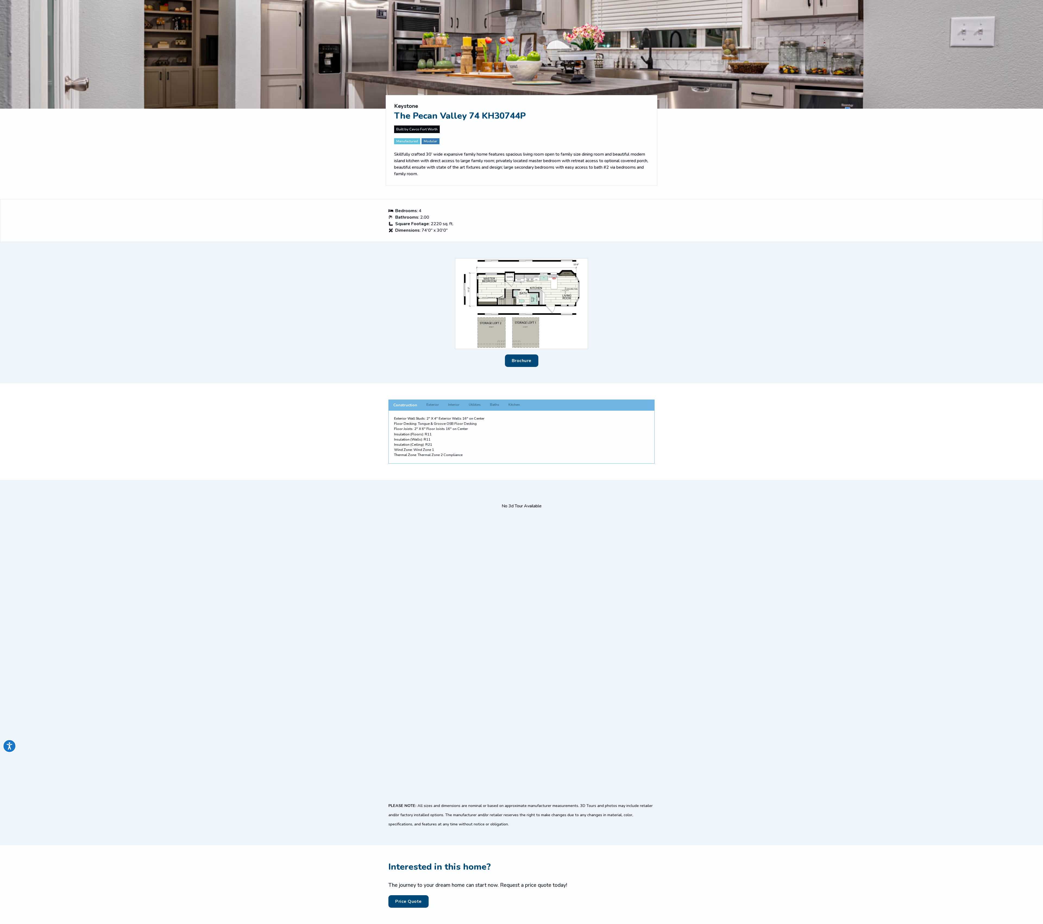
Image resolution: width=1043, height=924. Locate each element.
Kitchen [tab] (514, 404)
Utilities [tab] (475, 404)
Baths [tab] (494, 404)
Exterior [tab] (432, 404)
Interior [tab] (454, 404)
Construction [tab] (405, 405)
